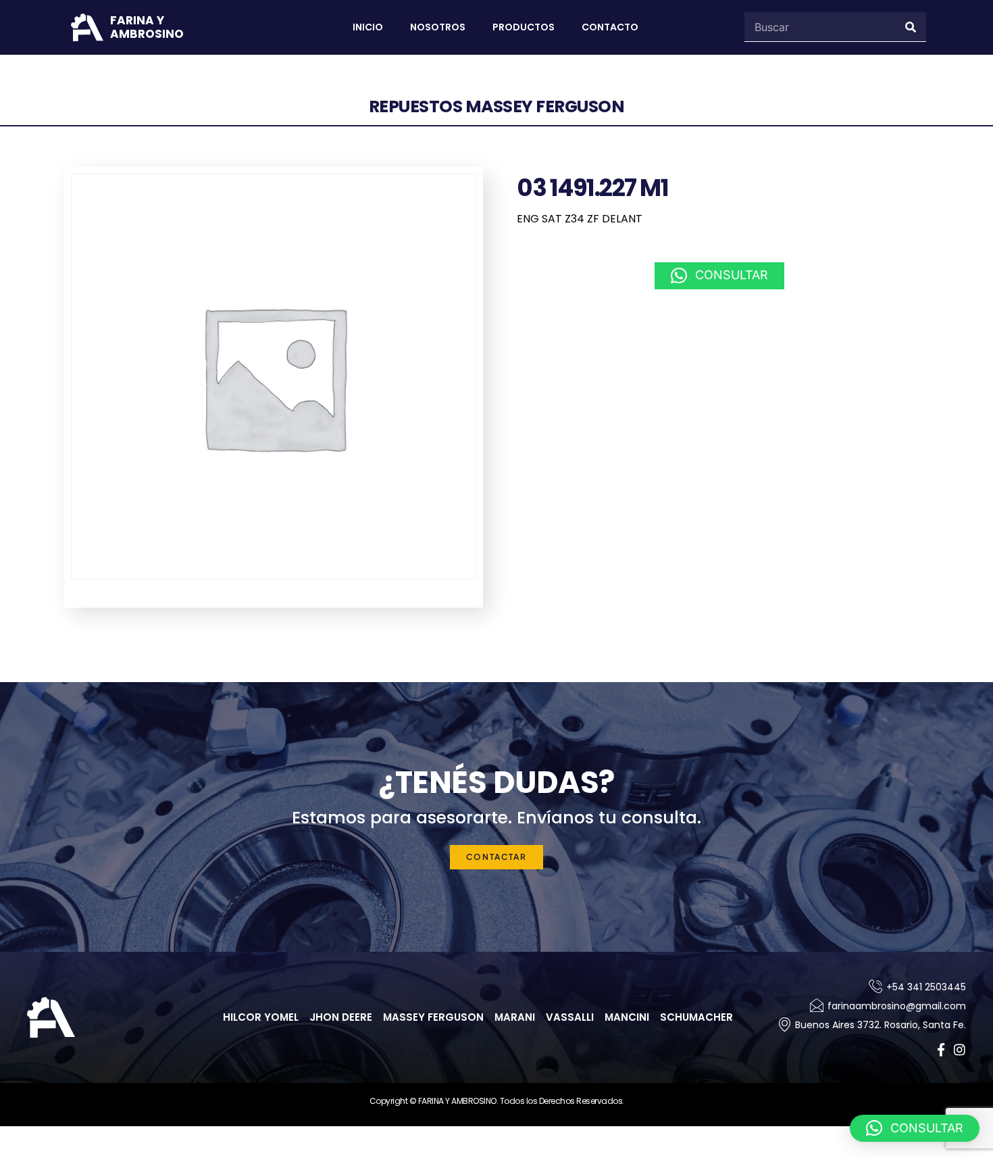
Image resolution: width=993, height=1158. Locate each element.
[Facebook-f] (940, 1049)
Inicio (368, 27)
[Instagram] (959, 1049)
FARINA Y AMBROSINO (147, 27)
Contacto (610, 27)
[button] (719, 275)
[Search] (911, 26)
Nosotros (437, 27)
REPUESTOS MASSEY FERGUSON (497, 106)
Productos (523, 27)
